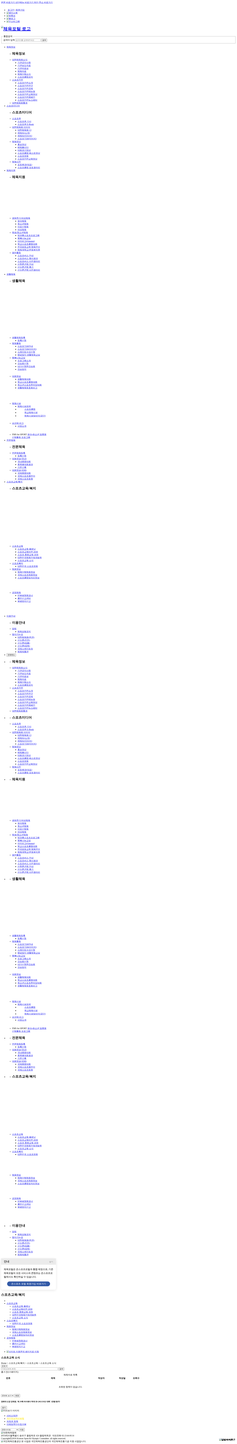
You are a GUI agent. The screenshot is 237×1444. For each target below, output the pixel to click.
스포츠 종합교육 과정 (28, 555)
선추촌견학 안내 (25, 264)
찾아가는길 (17, 634)
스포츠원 (16, 118)
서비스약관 (12, 1416)
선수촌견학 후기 (25, 267)
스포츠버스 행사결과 (28, 258)
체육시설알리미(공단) (35, 416)
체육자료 (22, 71)
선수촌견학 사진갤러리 (29, 270)
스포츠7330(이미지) (27, 139)
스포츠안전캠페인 (26, 97)
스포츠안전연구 (25, 85)
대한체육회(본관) (26, 637)
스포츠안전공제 (25, 88)
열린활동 (16, 253)
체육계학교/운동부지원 (29, 250)
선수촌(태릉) (24, 643)
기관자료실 (23, 68)
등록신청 (22, 340)
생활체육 (11, 274)
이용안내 (11, 616)
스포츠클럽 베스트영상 (29, 153)
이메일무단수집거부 (16, 1424)
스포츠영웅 (23, 156)
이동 (22, 1430)
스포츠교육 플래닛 (27, 549)
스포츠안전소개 (25, 83)
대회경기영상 (24, 150)
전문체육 (11, 440)
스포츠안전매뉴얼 (26, 91)
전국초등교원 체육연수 (29, 247)
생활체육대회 (24, 379)
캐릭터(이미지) (25, 136)
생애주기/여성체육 (21, 218)
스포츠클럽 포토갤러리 (29, 167)
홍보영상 (22, 144)
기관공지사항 (24, 62)
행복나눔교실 (24, 238)
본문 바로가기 (8, 2)
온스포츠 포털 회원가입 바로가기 (28, 1284)
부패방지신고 (24, 601)
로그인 (11, 10)
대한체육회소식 (19, 60)
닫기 (51, 1262)
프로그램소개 (24, 360)
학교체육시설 (31, 412)
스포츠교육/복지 (14, 482)
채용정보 (16, 569)
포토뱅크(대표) (25, 164)
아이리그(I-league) (26, 241)
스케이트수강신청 (26, 352)
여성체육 (22, 230)
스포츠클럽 (29, 409)
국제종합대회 (24, 473)
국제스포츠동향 (25, 479)
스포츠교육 (17, 546)
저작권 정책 (12, 1421)
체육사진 (16, 162)
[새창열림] (12, 13)
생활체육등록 (18, 337)
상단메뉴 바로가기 (24, 2)
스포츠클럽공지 (25, 77)
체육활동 (16, 343)
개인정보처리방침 (15, 1418)
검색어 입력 (9, 40)
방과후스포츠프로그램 (29, 235)
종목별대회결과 (25, 464)
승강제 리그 (18, 423)
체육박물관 (23, 652)
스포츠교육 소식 (25, 560)
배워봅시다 (23, 147)
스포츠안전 (17, 80)
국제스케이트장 (25, 649)
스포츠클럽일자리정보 (29, 578)
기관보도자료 (24, 65)
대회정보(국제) (19, 470)
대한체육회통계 (19, 103)
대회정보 (16, 376)
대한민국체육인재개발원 (30, 557)
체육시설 (16, 403)
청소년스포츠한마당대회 (30, 385)
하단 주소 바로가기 (43, 2)
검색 (44, 40)
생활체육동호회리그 (27, 388)
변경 (17, 1396)
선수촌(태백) (24, 646)
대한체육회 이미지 (21, 127)
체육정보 (11, 47)
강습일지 (22, 369)
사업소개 (22, 426)
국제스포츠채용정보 (27, 575)
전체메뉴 (11, 655)
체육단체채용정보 (26, 572)
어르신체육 (23, 227)
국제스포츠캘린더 (26, 476)
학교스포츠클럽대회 (27, 244)
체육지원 (11, 170)
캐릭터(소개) (24, 133)
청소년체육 (23, 224)
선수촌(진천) (24, 640)
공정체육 (16, 592)
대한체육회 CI (24, 130)
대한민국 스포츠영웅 (28, 566)
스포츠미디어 (13, 106)
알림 (14, 628)
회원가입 (20, 10)
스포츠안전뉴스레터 (27, 100)
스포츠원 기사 (24, 121)
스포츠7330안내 (25, 346)
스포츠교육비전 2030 (28, 552)
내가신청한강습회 (26, 366)
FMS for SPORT (19, 434)
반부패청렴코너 (25, 595)
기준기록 (22, 467)
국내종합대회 (24, 461)
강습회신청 (23, 363)
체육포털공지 (24, 631)
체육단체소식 (24, 74)
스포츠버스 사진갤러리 (29, 261)
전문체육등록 (18, 453)
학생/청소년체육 (20, 232)
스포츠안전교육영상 (27, 94)
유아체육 (22, 221)
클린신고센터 (24, 598)
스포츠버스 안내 (25, 255)
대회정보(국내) (19, 459)
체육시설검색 (24, 406)
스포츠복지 (17, 563)
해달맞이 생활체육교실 (29, 355)
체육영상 (16, 141)
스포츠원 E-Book (26, 124)
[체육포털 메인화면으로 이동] (16, 28)
